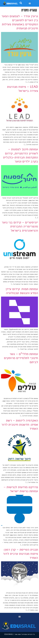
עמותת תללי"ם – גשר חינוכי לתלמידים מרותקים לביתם (21, 358)
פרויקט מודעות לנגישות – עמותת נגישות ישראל (21, 489)
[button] (29, 3)
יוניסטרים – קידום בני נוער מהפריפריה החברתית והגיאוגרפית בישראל (20, 226)
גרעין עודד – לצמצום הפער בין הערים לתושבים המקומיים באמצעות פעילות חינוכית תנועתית (19, 22)
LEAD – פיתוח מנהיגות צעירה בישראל (22, 89)
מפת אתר (18, 634)
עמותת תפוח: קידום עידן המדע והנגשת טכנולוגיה (22, 291)
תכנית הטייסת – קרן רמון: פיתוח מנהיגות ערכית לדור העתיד (20, 553)
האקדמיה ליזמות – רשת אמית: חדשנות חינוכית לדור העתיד (19, 424)
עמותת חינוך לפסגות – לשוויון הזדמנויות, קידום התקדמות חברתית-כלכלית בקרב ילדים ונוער (20, 155)
